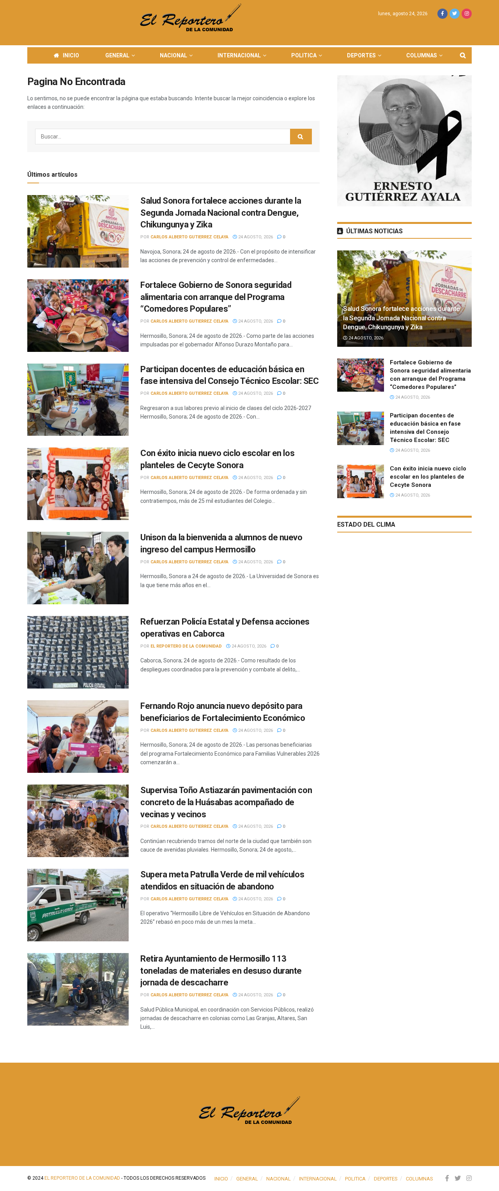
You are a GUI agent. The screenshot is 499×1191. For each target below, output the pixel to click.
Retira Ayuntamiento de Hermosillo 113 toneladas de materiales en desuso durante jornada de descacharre (221, 971)
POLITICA (304, 55)
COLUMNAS (421, 55)
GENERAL (117, 55)
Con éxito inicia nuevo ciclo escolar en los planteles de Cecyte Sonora (428, 476)
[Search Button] (301, 136)
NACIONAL (173, 55)
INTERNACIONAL (239, 55)
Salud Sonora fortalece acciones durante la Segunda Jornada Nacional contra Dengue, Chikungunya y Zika (220, 213)
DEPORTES (361, 55)
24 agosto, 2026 (255, 237)
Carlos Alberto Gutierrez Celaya (189, 237)
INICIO (71, 55)
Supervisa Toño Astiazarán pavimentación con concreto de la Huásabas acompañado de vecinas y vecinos (226, 802)
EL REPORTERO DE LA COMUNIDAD (186, 646)
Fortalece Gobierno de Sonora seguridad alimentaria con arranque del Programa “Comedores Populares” (215, 297)
